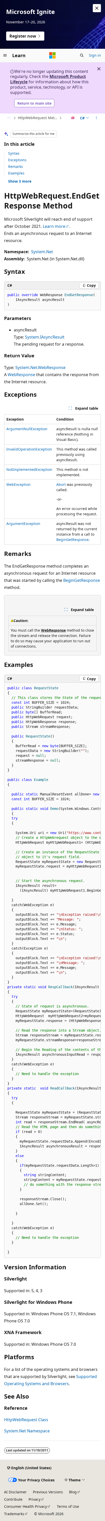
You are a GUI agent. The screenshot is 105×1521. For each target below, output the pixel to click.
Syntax (13, 153)
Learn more (54, 226)
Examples (16, 173)
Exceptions (17, 159)
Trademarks (14, 1513)
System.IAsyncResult (44, 337)
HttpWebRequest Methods (38, 117)
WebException (18, 484)
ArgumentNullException (26, 428)
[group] (52, 970)
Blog (73, 1492)
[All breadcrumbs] (8, 118)
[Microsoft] (52, 55)
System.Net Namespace (27, 1431)
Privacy (35, 1499)
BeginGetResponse (72, 539)
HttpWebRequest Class (26, 1419)
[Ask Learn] (73, 118)
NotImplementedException (29, 469)
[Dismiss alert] (97, 8)
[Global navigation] (5, 55)
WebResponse (21, 374)
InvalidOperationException (29, 449)
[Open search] (82, 55)
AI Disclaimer (15, 1492)
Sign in (95, 55)
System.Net (42, 251)
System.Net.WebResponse (40, 367)
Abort (61, 484)
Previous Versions (48, 1492)
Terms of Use (68, 1506)
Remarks (15, 166)
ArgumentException (23, 523)
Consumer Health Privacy (25, 1506)
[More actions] (96, 118)
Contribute (13, 1499)
